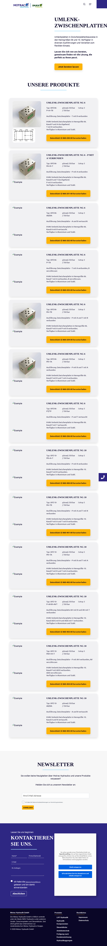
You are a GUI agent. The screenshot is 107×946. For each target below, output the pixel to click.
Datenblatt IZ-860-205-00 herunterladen (68, 389)
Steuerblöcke (62, 927)
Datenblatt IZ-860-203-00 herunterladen (68, 290)
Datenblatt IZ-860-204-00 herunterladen (68, 339)
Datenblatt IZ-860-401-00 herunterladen (68, 532)
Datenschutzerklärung (33, 882)
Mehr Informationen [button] (75, 863)
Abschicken (19, 893)
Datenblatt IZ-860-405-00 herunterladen (68, 731)
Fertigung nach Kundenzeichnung (64, 935)
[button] (68, 66)
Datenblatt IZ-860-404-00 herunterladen (68, 684)
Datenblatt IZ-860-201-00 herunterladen (68, 193)
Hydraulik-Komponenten (62, 922)
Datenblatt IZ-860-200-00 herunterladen (68, 138)
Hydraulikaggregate (64, 940)
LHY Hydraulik (62, 917)
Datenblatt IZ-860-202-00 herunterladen (68, 240)
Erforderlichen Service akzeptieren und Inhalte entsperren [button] (75, 874)
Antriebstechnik (63, 931)
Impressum (83, 917)
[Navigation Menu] (90, 4)
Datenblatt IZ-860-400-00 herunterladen (68, 483)
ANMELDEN (28, 807)
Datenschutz (84, 920)
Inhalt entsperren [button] (75, 867)
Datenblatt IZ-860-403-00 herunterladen (68, 631)
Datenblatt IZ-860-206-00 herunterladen (68, 436)
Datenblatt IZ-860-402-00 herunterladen (68, 582)
